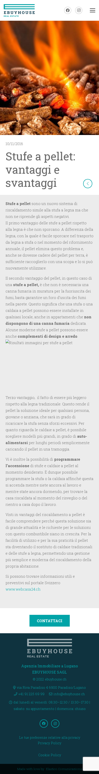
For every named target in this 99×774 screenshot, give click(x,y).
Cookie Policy (49, 755)
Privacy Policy (49, 743)
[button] (92, 10)
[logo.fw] (19, 10)
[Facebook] (67, 10)
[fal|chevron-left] (87, 183)
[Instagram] (78, 10)
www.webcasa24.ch (23, 589)
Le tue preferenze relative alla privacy (49, 737)
